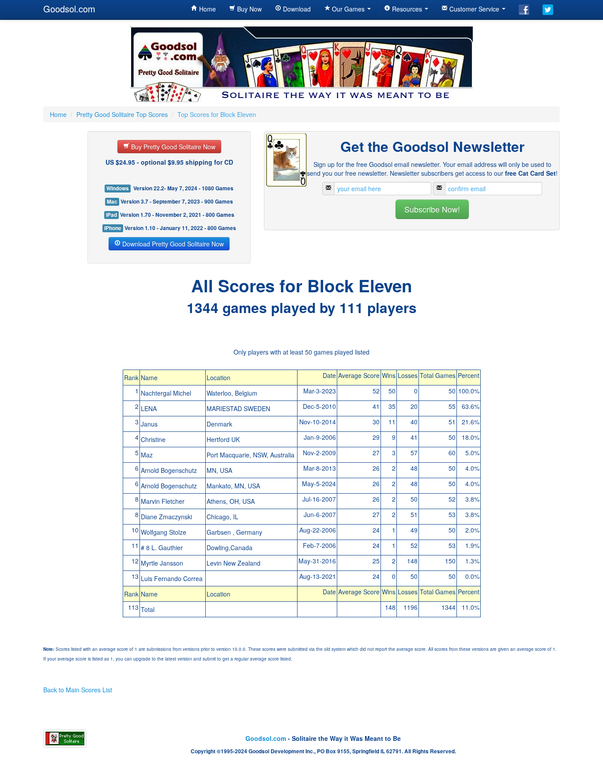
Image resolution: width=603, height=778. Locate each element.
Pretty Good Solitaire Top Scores (122, 114)
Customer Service (474, 8)
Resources (407, 8)
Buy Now (248, 8)
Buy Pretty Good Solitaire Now (172, 146)
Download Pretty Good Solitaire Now (172, 243)
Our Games (348, 8)
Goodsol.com (69, 8)
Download (296, 8)
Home (206, 8)
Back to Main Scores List (77, 689)
